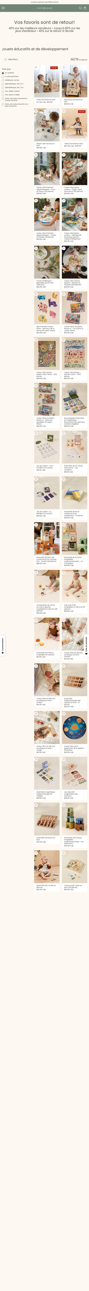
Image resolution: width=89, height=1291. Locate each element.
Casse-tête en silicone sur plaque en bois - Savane (73, 655)
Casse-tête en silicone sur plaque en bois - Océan (46, 700)
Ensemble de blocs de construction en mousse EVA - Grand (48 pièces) (46, 559)
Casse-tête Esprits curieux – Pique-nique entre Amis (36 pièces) (73, 189)
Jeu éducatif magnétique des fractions (71, 794)
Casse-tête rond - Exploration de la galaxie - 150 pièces (74, 748)
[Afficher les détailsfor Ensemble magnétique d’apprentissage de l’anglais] (47, 773)
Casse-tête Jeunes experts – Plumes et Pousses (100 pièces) (72, 283)
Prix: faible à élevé (12, 91)
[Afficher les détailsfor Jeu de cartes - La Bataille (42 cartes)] (47, 492)
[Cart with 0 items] (85, 8)
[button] (85, 8)
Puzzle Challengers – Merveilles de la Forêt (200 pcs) (45, 283)
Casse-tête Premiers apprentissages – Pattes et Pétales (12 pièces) (46, 235)
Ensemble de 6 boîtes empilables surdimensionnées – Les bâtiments (74, 841)
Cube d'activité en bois (46, 100)
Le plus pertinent (12, 76)
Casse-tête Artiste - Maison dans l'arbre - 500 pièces (47, 374)
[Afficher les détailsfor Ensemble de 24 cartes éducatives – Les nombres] (74, 447)
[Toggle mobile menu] (18, 8)
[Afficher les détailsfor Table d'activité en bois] (74, 124)
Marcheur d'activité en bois (73, 101)
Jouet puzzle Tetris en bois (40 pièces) (73, 886)
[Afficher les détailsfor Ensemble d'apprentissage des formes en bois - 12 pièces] (74, 679)
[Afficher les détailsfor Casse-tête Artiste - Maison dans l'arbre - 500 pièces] (47, 353)
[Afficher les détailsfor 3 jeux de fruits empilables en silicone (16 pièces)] (74, 586)
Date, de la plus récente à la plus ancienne (16, 105)
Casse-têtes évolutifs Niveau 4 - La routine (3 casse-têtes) (73, 328)
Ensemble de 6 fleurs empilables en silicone (45, 654)
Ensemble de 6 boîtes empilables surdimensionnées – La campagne (73, 560)
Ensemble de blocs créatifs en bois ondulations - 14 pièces (73, 513)
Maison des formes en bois (45, 145)
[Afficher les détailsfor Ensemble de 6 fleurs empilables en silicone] (47, 634)
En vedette (9, 73)
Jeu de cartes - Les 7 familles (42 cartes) (45, 467)
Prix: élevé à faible (12, 95)
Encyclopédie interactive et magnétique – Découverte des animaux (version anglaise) (74, 421)
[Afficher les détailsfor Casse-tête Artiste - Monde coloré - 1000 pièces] (74, 353)
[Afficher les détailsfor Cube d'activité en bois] (47, 81)
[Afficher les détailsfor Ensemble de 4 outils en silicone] (47, 866)
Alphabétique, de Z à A (14, 88)
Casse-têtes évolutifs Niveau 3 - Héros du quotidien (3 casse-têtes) (45, 421)
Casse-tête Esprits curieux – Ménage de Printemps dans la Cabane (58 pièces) (72, 236)
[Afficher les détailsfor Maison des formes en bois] (47, 124)
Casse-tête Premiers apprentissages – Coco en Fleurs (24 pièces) (46, 189)
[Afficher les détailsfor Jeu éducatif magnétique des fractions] (74, 773)
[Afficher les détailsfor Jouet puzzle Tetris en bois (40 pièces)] (74, 866)
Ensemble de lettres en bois (46, 839)
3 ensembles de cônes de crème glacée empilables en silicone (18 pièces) (47, 608)
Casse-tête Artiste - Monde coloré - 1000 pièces (72, 374)
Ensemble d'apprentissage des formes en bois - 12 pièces (72, 701)
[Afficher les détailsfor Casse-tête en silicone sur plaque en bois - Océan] (47, 679)
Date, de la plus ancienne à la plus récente (16, 99)
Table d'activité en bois (73, 144)
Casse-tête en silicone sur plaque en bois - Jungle (46, 748)
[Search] (80, 8)
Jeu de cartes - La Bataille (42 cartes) (44, 513)
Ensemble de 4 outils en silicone (46, 886)
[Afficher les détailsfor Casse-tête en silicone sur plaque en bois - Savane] (74, 634)
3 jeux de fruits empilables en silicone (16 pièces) (74, 607)
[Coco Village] (44, 8)
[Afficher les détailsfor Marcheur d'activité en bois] (74, 81)
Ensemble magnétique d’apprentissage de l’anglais (46, 794)
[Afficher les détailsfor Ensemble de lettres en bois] (47, 819)
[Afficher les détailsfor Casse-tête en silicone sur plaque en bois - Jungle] (47, 727)
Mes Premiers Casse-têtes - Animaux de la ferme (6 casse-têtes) (46, 328)
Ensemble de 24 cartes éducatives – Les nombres (73, 468)
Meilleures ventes (12, 80)
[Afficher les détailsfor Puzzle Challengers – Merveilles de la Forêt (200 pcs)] (47, 262)
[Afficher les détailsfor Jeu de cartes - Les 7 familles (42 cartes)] (47, 447)
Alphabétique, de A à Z (14, 84)
